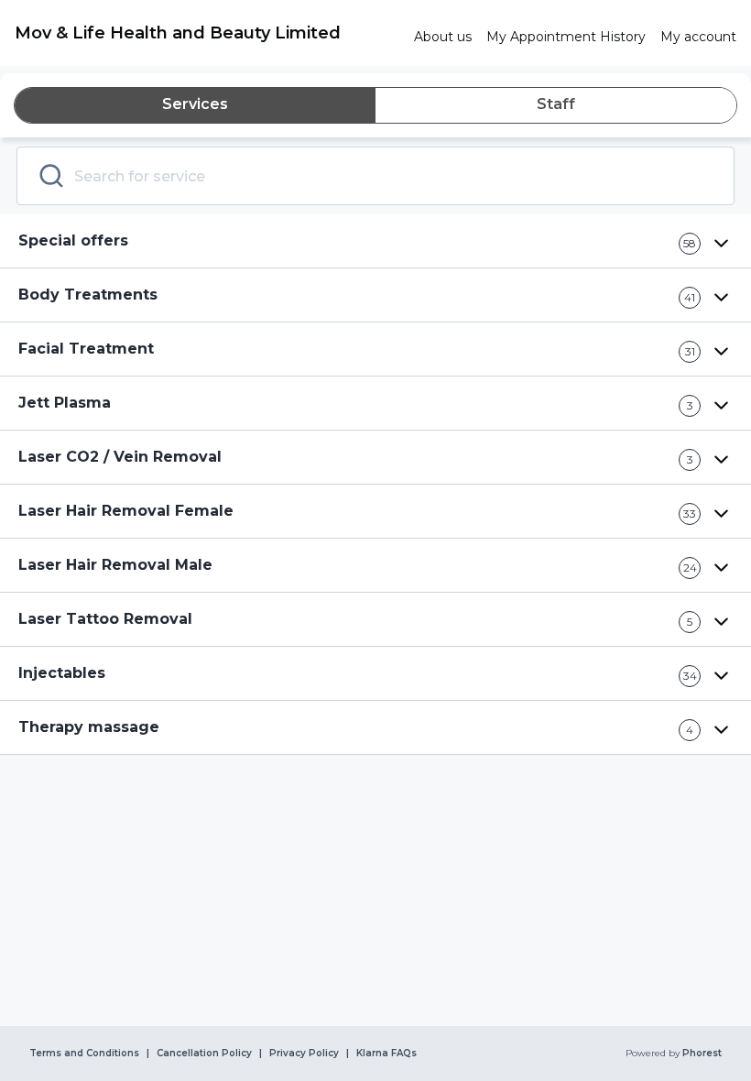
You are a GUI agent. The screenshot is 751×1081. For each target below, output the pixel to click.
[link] (207, 33)
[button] (375, 241)
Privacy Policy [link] (304, 1053)
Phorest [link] (702, 1053)
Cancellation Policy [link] (204, 1053)
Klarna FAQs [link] (386, 1053)
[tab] (195, 105)
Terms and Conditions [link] (84, 1053)
